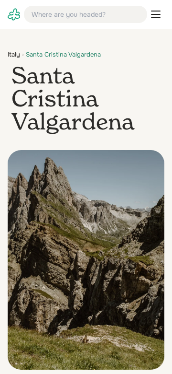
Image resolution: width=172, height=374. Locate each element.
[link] (14, 14)
